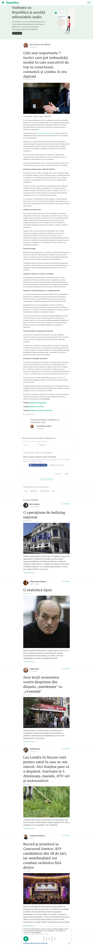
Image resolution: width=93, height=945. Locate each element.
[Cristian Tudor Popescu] (25, 582)
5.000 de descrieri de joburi (45, 133)
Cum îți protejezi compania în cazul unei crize (44, 421)
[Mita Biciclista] (46, 538)
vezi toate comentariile (46, 479)
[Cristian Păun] (25, 670)
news (25, 491)
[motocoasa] (46, 801)
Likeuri (67, 474)
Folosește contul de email (56, 465)
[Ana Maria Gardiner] (25, 45)
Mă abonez (42, 445)
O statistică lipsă (37, 590)
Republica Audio (44, 491)
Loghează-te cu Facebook (39, 465)
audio (53, 491)
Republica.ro (33, 491)
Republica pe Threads (36, 406)
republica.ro (10, 2)
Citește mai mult (28, 573)
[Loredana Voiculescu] (25, 836)
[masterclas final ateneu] (46, 888)
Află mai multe (17, 33)
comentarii (65, 504)
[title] (32, 427)
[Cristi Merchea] (25, 750)
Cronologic (58, 474)
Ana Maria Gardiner (44, 426)
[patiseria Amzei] (46, 712)
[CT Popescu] (46, 622)
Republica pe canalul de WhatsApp (41, 410)
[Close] (69, 943)
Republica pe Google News (38, 403)
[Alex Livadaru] (25, 505)
